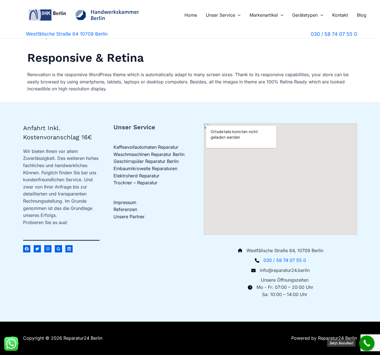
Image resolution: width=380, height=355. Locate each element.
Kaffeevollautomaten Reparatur (145, 147)
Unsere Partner (129, 216)
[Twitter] (37, 248)
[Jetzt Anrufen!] (366, 343)
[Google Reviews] (58, 248)
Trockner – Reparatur (135, 182)
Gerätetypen (305, 15)
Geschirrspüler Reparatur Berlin (146, 161)
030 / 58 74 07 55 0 (284, 260)
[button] (238, 15)
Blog (361, 15)
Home (190, 15)
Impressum (124, 202)
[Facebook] (26, 248)
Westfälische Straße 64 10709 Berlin (67, 34)
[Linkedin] (69, 248)
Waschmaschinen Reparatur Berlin (148, 154)
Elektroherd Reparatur (136, 175)
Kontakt (340, 15)
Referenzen (125, 209)
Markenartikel (264, 15)
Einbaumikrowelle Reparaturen (145, 168)
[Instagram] (47, 248)
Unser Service (220, 15)
